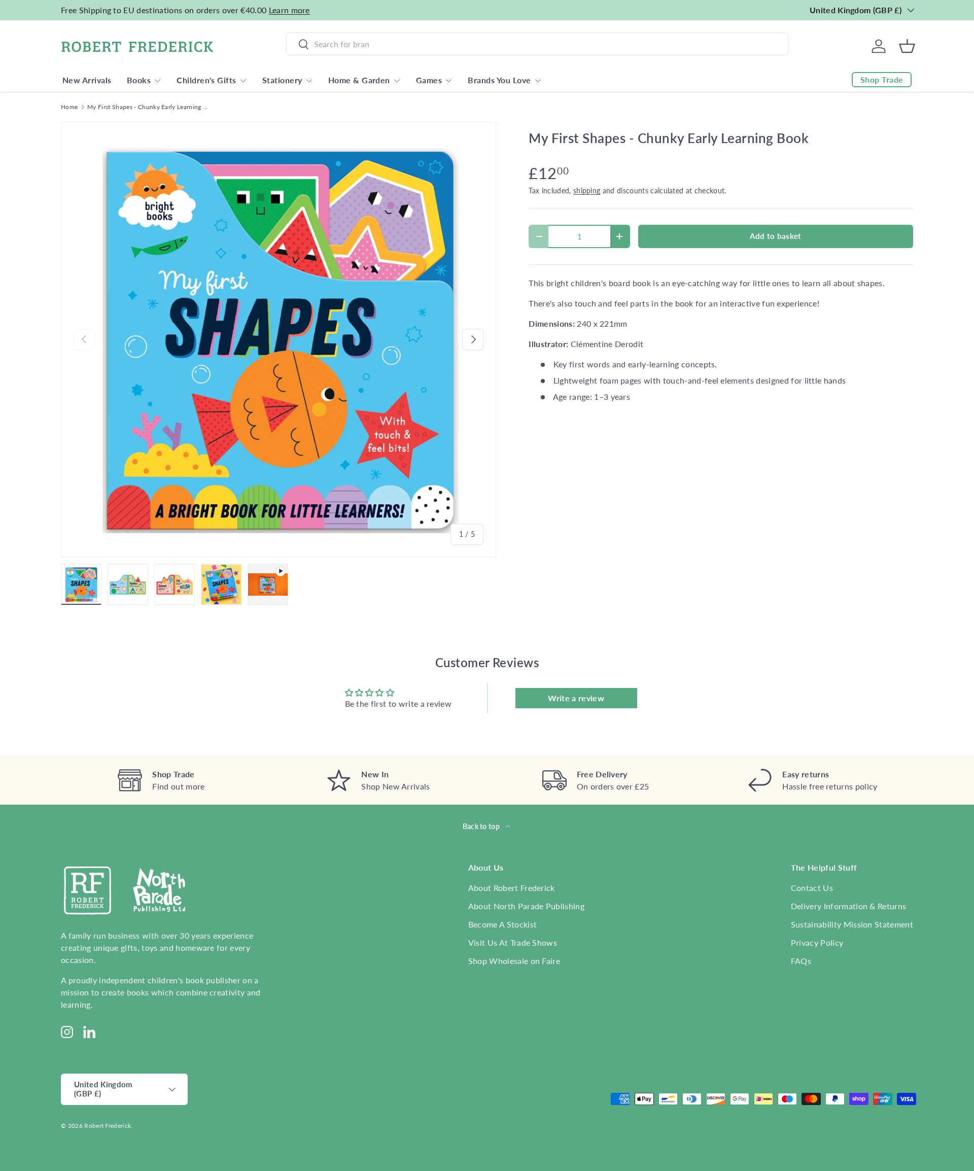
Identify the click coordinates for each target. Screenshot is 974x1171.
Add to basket (775, 235)
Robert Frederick (107, 1125)
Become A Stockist (502, 924)
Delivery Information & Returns (849, 906)
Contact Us (812, 887)
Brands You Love (499, 80)
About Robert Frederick (511, 887)
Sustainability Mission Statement (852, 924)
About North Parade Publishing (526, 906)
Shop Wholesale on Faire (514, 961)
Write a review (576, 698)
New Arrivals (87, 80)
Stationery (282, 80)
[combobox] (537, 44)
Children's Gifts (206, 80)
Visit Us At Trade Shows (512, 942)
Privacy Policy (817, 942)
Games (429, 80)
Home (69, 107)
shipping (587, 190)
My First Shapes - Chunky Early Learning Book (148, 107)
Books (139, 80)
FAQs (801, 961)
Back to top (482, 826)
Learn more (289, 10)
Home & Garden (359, 80)
